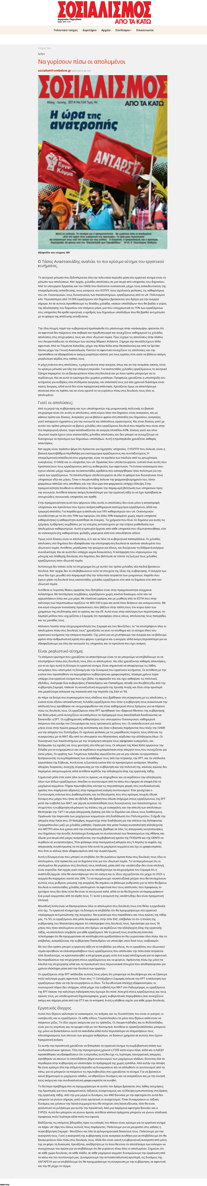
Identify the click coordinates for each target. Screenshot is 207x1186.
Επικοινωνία (144, 30)
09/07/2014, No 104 (81, 71)
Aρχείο (106, 30)
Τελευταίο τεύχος (66, 30)
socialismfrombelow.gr (54, 70)
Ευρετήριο (90, 30)
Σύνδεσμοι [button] (122, 30)
